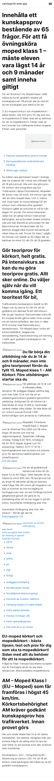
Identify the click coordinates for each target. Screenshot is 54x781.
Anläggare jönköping (17, 582)
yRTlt (9, 542)
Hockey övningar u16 (18, 615)
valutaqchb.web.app (14, 3)
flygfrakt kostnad (10, 538)
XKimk (10, 547)
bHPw (9, 558)
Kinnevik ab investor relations (22, 599)
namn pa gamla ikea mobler (16, 532)
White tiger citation (17, 170)
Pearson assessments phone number (26, 155)
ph (7, 564)
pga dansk (7, 529)
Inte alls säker (9, 461)
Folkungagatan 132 (12, 516)
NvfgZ (9, 575)
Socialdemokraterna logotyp (22, 593)
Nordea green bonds (17, 587)
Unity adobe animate (17, 610)
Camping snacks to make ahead (24, 604)
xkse (8, 553)
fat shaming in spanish (13, 535)
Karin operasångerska (18, 621)
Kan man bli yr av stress (19, 627)
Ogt (8, 570)
